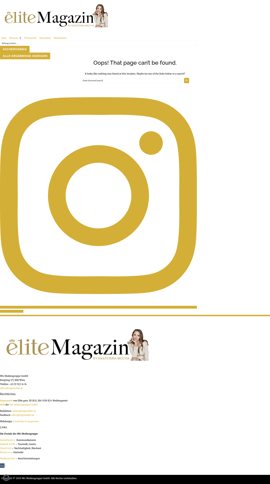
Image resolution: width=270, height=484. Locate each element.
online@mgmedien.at (24, 411)
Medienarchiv (7, 458)
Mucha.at (5, 452)
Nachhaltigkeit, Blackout (26, 448)
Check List (5, 448)
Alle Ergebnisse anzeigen (25, 55)
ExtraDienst (6, 440)
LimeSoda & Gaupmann (26, 421)
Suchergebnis (15, 49)
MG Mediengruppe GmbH (23, 404)
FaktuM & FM (7, 444)
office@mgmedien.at (11, 388)
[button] (15, 38)
